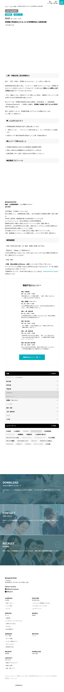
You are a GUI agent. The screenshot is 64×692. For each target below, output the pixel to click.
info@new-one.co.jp (49, 271)
